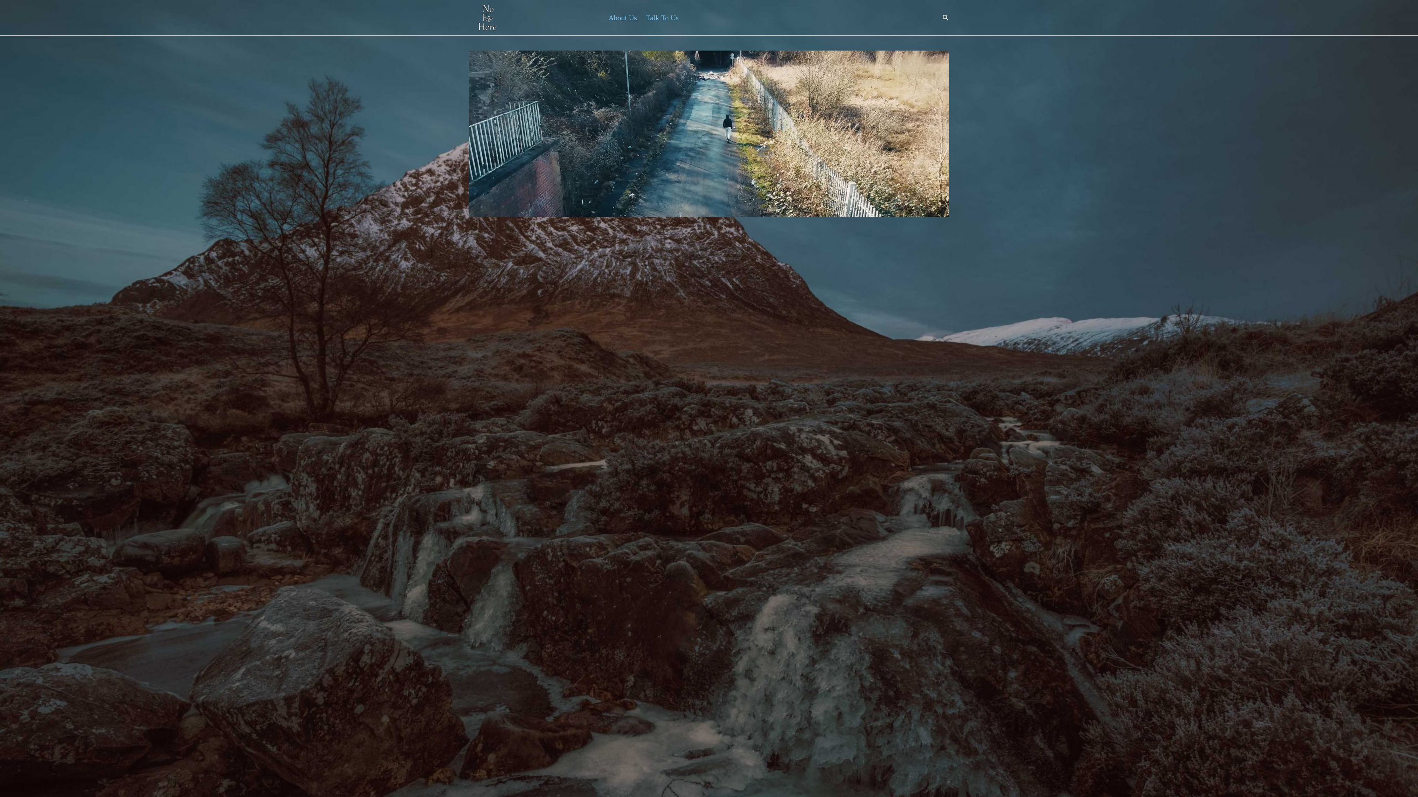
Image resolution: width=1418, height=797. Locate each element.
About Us (623, 18)
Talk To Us (662, 18)
